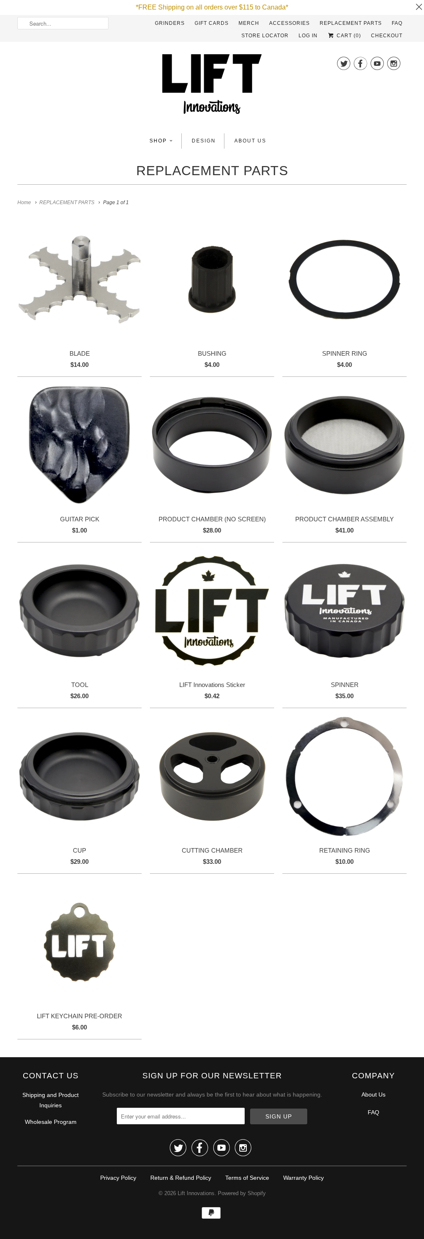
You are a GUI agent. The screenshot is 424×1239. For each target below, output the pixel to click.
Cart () (348, 36)
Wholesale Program (51, 1121)
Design (204, 141)
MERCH (248, 23)
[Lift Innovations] (212, 86)
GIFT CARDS (212, 23)
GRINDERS (170, 23)
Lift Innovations (196, 1193)
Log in (308, 36)
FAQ (397, 23)
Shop (158, 141)
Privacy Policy (118, 1177)
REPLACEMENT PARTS (351, 23)
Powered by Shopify (242, 1193)
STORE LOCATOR (265, 36)
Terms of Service (247, 1177)
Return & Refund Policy (180, 1177)
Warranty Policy (303, 1177)
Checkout (386, 36)
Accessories (289, 23)
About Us (250, 141)
